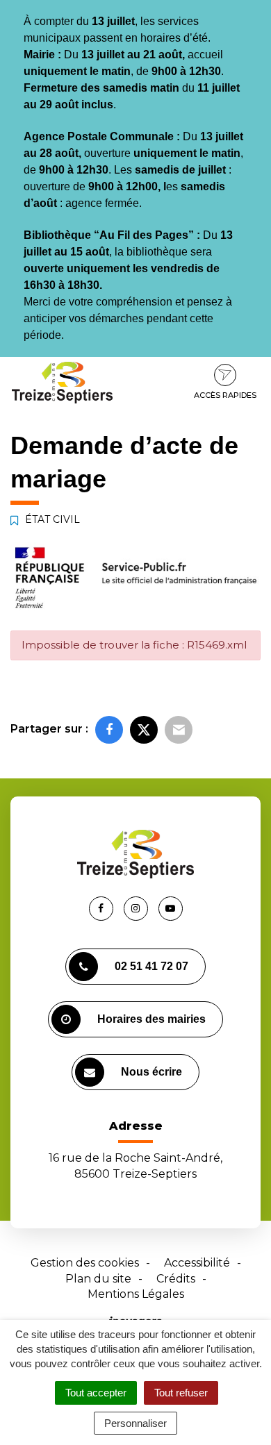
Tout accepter (95, 1392)
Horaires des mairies (151, 1019)
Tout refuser (181, 1392)
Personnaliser (135, 1423)
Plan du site (98, 1278)
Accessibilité (197, 1262)
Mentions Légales (136, 1294)
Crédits (175, 1278)
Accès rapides (225, 395)
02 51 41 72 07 (151, 966)
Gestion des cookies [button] (85, 1262)
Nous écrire (151, 1072)
